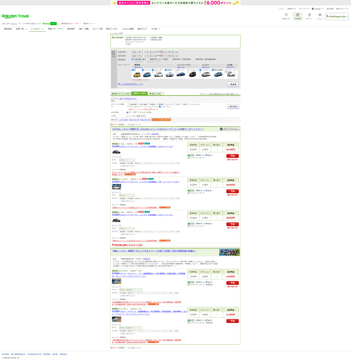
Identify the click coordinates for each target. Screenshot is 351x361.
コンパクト (146, 71)
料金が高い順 (145, 120)
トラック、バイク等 (230, 71)
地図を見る (155, 134)
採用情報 (46, 354)
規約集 (55, 354)
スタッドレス (195, 104)
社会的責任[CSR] (34, 354)
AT (130, 112)
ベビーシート (166, 107)
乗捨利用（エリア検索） (159, 59)
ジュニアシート (152, 107)
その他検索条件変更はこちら (131, 84)
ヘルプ (281, 9)
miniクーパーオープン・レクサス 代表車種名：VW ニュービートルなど (149, 182)
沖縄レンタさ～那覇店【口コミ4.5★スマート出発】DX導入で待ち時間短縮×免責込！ (155, 251)
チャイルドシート (136, 107)
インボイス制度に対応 (137, 116)
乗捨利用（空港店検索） (182, 59)
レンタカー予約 (116, 33)
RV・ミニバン (180, 71)
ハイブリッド (205, 71)
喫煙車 (160, 104)
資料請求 (63, 354)
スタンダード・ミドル (157, 71)
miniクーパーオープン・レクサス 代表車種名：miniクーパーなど (146, 146)
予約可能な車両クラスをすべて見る (128, 245)
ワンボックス (192, 71)
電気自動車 (218, 70)
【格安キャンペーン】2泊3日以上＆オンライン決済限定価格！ (135, 208)
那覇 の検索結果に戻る (128, 99)
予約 (232, 156)
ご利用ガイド (291, 9)
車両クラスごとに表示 (121, 94)
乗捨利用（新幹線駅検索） (206, 59)
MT (135, 112)
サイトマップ (304, 9)
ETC (178, 104)
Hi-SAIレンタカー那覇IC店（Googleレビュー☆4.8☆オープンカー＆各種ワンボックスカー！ (158, 129)
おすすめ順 (123, 120)
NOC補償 (143, 104)
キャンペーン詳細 (130, 174)
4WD (185, 104)
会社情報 (5, 354)
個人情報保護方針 (18, 354)
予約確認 (298, 19)
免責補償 (133, 104)
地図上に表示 (156, 94)
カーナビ (170, 104)
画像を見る (138, 67)
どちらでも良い (146, 112)
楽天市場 (330, 9)
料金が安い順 (134, 120)
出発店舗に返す (140, 59)
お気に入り (286, 19)
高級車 (169, 70)
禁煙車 (152, 104)
